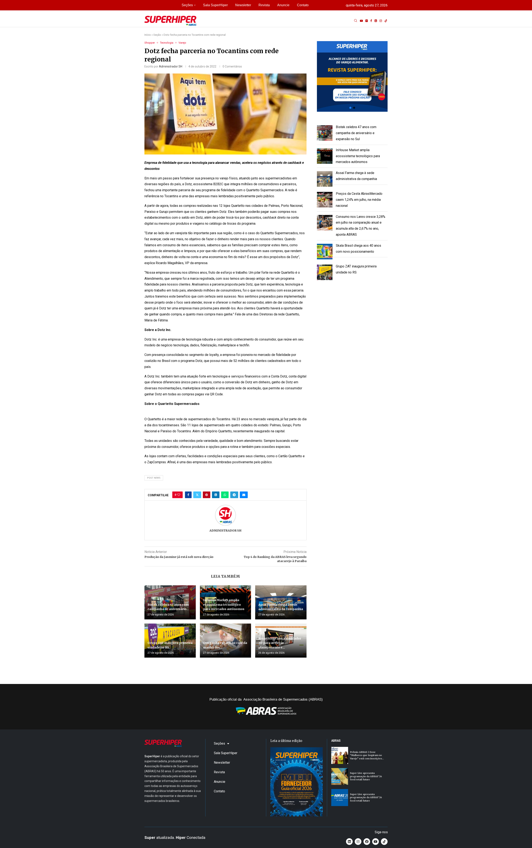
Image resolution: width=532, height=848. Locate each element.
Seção (157, 34)
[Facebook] (371, 20)
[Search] (355, 20)
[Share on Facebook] (188, 494)
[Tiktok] (386, 20)
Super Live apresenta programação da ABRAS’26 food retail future (366, 776)
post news (153, 478)
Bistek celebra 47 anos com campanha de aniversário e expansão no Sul (356, 133)
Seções (187, 5)
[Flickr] (366, 20)
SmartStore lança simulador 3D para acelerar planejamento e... (279, 643)
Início (147, 34)
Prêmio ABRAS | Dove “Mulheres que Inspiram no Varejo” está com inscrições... (367, 755)
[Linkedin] (375, 20)
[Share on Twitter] (197, 494)
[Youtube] (361, 20)
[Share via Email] (244, 494)
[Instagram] (380, 20)
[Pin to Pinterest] (206, 494)
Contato (303, 5)
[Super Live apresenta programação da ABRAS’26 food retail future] (339, 776)
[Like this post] (178, 494)
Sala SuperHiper (215, 5)
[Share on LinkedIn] (215, 494)
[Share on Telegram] (234, 494)
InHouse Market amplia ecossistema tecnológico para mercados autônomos (223, 604)
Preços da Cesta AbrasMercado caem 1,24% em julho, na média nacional (359, 200)
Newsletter (243, 5)
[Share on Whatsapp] (225, 494)
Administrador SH (170, 66)
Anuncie (283, 5)
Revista (264, 5)
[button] (352, 76)
